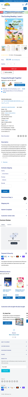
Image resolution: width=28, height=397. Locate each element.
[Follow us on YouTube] (12, 381)
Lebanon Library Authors (10, 113)
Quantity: (3, 64)
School (6, 120)
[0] (25, 4)
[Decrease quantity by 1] (7, 64)
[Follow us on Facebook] (2, 381)
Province (3, 177)
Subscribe (5, 370)
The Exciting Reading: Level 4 (11, 88)
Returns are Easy (6, 197)
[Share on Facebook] (18, 136)
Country (3, 170)
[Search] (25, 8)
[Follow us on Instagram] (7, 381)
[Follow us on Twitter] (5, 381)
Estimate (5, 191)
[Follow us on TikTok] (14, 381)
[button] (3, 48)
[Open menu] (2, 4)
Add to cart (14, 68)
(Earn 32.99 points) (16, 59)
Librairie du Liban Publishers (8, 107)
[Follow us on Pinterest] (10, 381)
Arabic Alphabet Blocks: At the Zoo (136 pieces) (13, 90)
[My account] (23, 4)
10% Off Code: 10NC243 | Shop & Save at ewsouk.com (14, 1)
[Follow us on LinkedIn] (17, 381)
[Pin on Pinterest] (21, 136)
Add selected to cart (20, 84)
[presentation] (1, 285)
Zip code (3, 183)
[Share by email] (26, 136)
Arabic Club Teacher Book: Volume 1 (7, 290)
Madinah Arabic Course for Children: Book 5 (20, 290)
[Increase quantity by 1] (14, 64)
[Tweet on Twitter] (23, 136)
